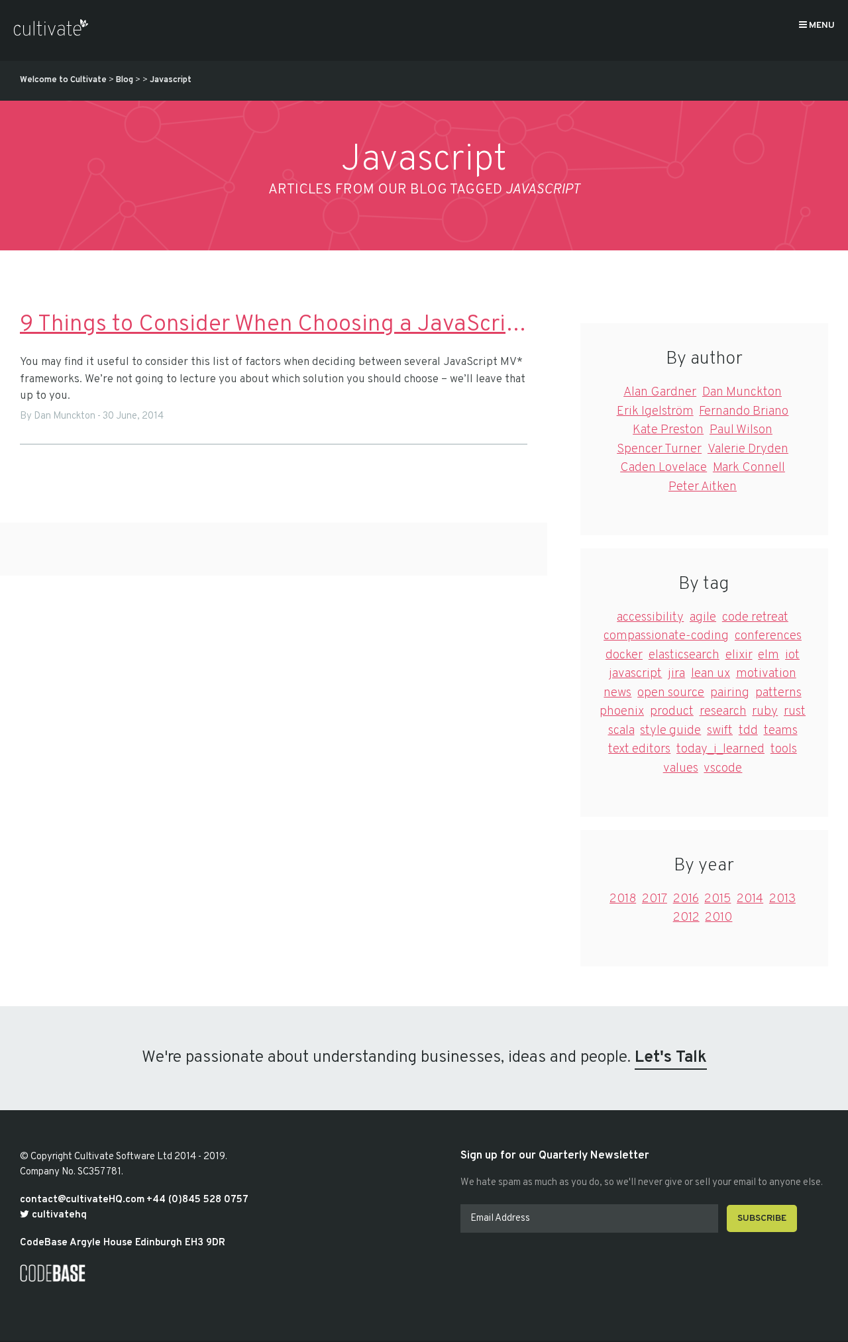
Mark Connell (749, 468)
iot (792, 655)
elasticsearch (684, 655)
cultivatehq (58, 1215)
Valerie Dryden (748, 449)
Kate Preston (668, 430)
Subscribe (761, 1218)
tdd (748, 731)
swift (720, 731)
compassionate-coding (666, 636)
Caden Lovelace (663, 468)
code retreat (755, 617)
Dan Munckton (742, 392)
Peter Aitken (702, 487)
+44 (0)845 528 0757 (197, 1200)
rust (795, 711)
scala (621, 731)
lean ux (710, 674)
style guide (670, 731)
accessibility (650, 617)
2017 (654, 899)
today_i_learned (720, 749)
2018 (623, 899)
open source (670, 693)
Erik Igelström (655, 411)
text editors (639, 749)
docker (624, 655)
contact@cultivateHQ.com (82, 1200)
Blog (124, 80)
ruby (765, 711)
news (617, 693)
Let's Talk (671, 1057)
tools (783, 749)
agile (703, 617)
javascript (635, 674)
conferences (768, 636)
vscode (723, 768)
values (680, 768)
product (672, 711)
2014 (750, 899)
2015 (717, 899)
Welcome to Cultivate (63, 80)
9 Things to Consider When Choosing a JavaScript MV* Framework (273, 324)
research (723, 711)
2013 (782, 899)
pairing (729, 693)
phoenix (622, 711)
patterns (778, 693)
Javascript (170, 80)
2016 (686, 899)
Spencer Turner (659, 449)
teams (781, 731)
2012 (686, 917)
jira (676, 674)
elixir (739, 655)
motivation (766, 674)
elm (768, 655)
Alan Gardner (659, 392)
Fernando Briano (743, 411)
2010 (718, 917)
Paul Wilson (741, 430)
